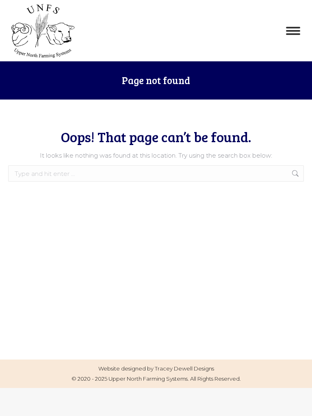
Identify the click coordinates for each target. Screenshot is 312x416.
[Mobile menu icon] (293, 31)
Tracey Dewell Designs (184, 368)
